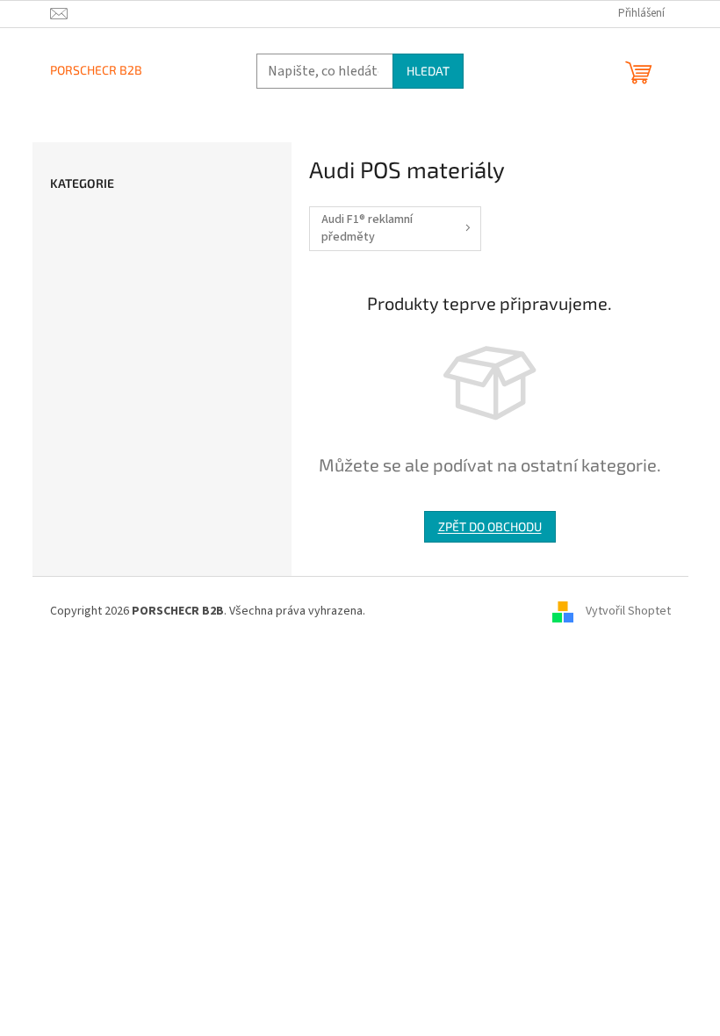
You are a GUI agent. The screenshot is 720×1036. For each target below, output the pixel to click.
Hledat (428, 70)
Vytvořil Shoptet (628, 612)
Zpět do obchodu (490, 526)
